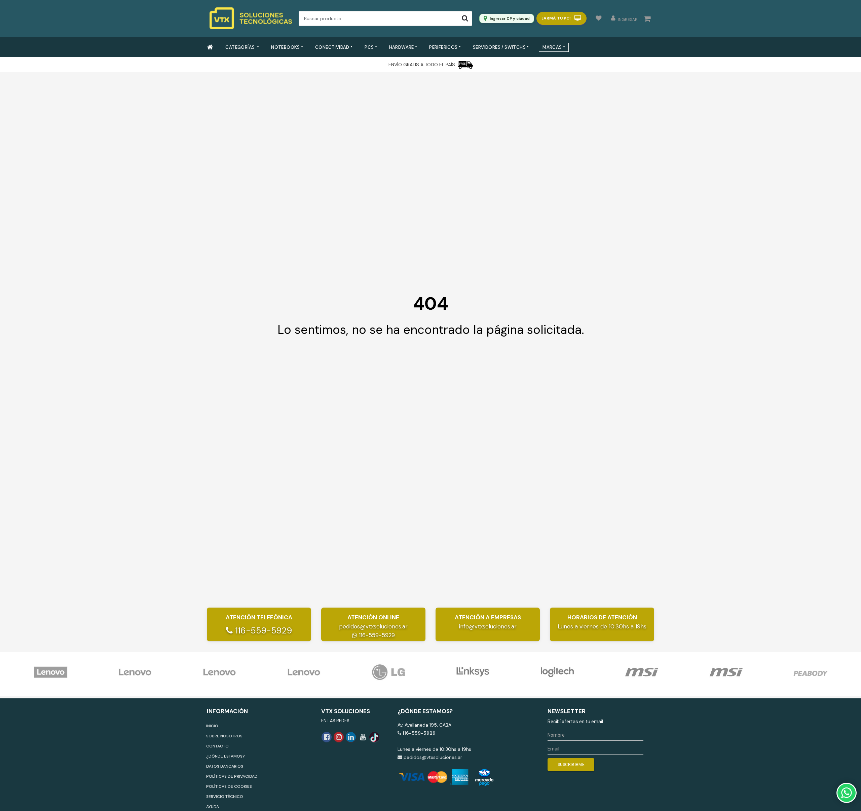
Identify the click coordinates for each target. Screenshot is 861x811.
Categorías (240, 47)
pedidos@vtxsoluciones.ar (373, 626)
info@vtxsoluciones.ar (488, 626)
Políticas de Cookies (229, 786)
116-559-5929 (262, 630)
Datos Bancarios (224, 766)
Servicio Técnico (224, 796)
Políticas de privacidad (232, 776)
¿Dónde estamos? (225, 756)
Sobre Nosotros (224, 736)
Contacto (217, 746)
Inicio (212, 726)
